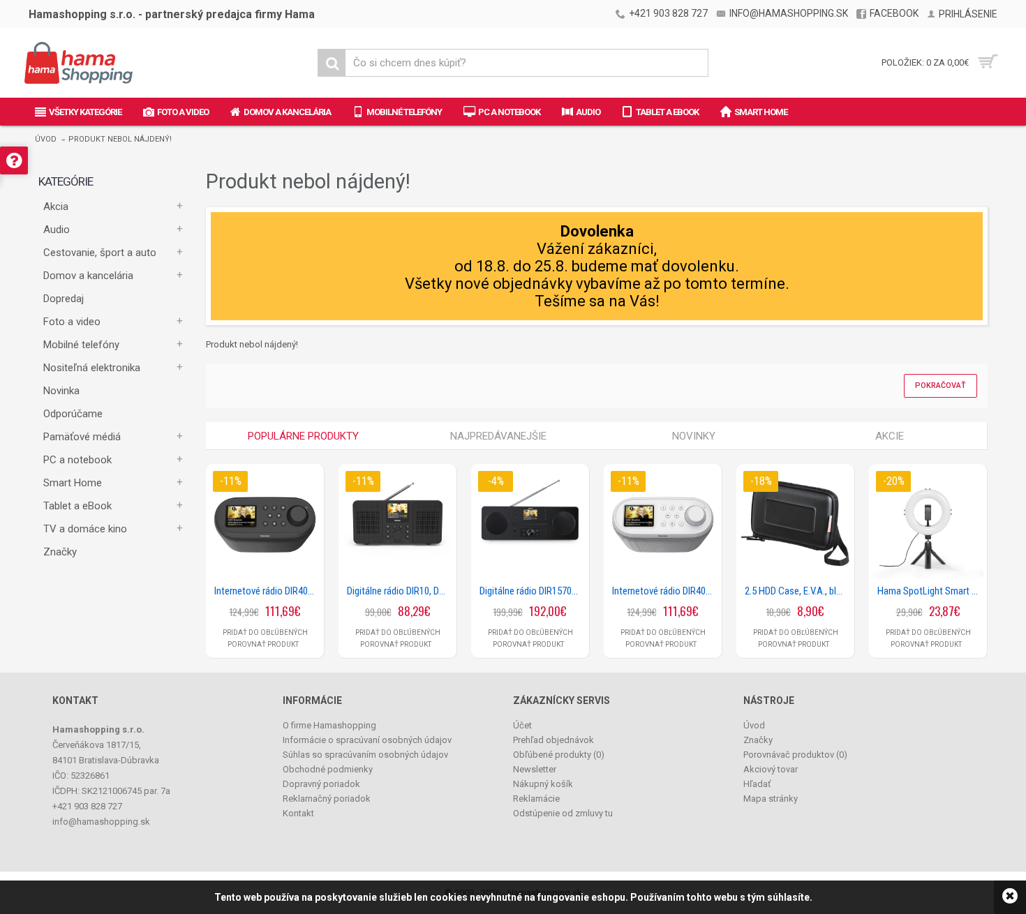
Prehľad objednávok (553, 740)
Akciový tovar (770, 769)
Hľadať (757, 784)
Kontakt (298, 813)
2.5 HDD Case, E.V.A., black (798, 591)
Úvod (46, 139)
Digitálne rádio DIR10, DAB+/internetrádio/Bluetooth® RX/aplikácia (400, 591)
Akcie (889, 436)
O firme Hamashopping (329, 725)
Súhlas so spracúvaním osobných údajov (365, 754)
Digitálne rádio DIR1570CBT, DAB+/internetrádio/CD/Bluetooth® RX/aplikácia (532, 591)
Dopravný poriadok (321, 784)
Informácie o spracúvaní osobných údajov (367, 740)
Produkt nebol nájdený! (120, 139)
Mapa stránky (770, 798)
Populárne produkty (303, 436)
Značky (60, 552)
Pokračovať (940, 385)
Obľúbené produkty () (558, 754)
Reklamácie (536, 798)
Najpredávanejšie (498, 436)
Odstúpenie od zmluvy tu (563, 813)
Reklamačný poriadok (327, 798)
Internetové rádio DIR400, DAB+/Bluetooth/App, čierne (267, 591)
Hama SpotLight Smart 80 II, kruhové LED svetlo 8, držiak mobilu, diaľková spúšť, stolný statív (930, 591)
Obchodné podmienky (328, 769)
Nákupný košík (543, 784)
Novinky (693, 436)
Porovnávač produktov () (795, 754)
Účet (522, 725)
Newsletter (534, 769)
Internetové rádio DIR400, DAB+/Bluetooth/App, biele (665, 591)
